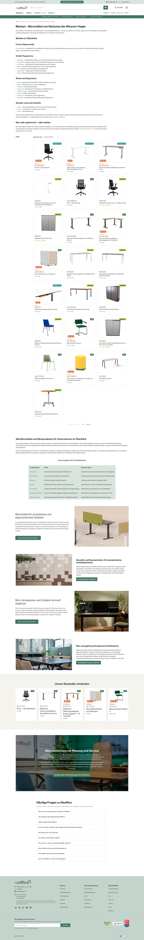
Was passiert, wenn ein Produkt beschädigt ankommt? (71, 843)
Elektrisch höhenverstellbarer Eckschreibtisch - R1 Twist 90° (108, 239)
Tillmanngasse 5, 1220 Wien (24, 886)
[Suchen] (105, 7)
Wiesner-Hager (22, 91)
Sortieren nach (37, 137)
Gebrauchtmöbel (35, 497)
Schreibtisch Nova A (105, 378)
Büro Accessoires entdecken (27, 621)
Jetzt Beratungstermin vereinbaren (72, 2)
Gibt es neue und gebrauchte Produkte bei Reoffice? (71, 811)
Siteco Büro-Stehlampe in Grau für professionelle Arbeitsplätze (45, 204)
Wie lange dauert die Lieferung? (71, 832)
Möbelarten (19, 13)
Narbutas (20, 60)
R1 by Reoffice (20, 48)
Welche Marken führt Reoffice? (71, 822)
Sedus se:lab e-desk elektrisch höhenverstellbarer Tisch (76, 168)
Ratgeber (106, 13)
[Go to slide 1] (100, 543)
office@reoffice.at (21, 891)
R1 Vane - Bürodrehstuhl (42, 167)
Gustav (19, 109)
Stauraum (33, 480)
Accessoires (33, 489)
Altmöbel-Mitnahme (65, 892)
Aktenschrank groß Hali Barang (108, 309)
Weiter (88, 424)
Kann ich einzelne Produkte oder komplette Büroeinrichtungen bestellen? (71, 827)
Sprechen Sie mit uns (86, 129)
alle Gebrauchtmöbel (58, 117)
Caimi (19, 107)
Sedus (19, 84)
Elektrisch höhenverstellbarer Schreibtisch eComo (48, 710)
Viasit (19, 93)
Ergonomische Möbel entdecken (28, 538)
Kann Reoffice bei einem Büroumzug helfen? (71, 853)
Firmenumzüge (64, 907)
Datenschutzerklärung (33, 928)
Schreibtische (34, 476)
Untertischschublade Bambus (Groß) (46, 309)
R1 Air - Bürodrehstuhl (73, 203)
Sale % (44, 13)
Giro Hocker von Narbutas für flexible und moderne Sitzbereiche (80, 379)
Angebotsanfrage (113, 888)
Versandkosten (88, 888)
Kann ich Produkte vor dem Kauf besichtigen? (71, 859)
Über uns (120, 13)
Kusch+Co (20, 89)
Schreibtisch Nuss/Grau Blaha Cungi (78, 309)
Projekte (113, 13)
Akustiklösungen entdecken (87, 579)
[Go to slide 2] (102, 543)
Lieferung (62, 888)
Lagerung (62, 903)
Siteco (19, 111)
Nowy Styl (20, 62)
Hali (18, 68)
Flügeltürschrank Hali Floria (43, 238)
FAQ (109, 896)
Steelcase (20, 95)
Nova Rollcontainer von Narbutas (45, 274)
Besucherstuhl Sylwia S (74, 343)
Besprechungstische (36, 493)
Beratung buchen (113, 892)
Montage (62, 899)
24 (83, 424)
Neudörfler (20, 71)
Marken (29, 13)
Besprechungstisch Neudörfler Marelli (46, 414)
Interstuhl (20, 87)
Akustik (32, 484)
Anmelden (65, 925)
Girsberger (20, 64)
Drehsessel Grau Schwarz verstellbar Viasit (112, 203)
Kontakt (126, 13)
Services (51, 13)
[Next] (132, 704)
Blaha (19, 73)
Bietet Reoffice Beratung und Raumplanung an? (71, 848)
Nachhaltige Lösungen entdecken (88, 662)
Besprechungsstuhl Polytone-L (44, 378)
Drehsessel (33, 472)
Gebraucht (37, 13)
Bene (18, 66)
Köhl (18, 82)
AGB (85, 896)
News (110, 907)
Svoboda (20, 97)
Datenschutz (87, 899)
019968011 (19, 889)
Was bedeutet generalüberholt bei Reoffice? (71, 817)
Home (18, 21)
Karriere (110, 903)
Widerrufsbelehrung (89, 892)
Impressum (87, 903)
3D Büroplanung (64, 896)
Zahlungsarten (88, 907)
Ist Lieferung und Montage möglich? (71, 838)
